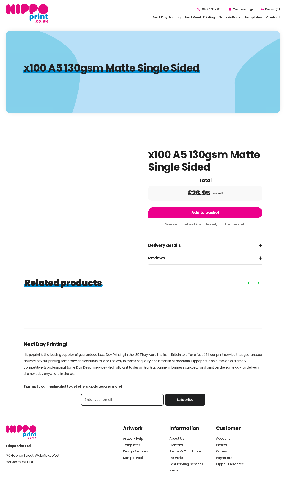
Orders (221, 451)
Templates (253, 17)
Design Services (135, 451)
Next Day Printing (167, 17)
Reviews (156, 258)
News (173, 470)
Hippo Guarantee (230, 464)
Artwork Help (133, 438)
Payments (224, 457)
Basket (221, 445)
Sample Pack (229, 17)
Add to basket (205, 212)
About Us (176, 438)
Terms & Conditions (185, 451)
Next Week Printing (200, 17)
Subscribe (185, 399)
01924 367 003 (212, 9)
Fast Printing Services (186, 464)
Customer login (243, 9)
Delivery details (164, 245)
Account (223, 438)
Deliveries (176, 457)
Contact (273, 17)
